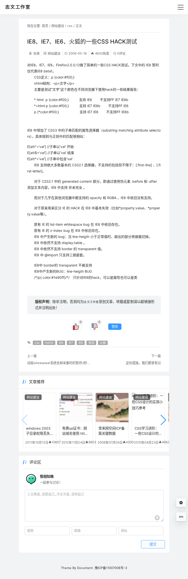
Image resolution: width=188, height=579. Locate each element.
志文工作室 (91, 302)
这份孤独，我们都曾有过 (143, 363)
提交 (153, 544)
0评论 (121, 53)
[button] (163, 420)
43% (181, 517)
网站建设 (57, 26)
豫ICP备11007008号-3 (111, 568)
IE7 (71, 343)
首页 (45, 26)
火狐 (103, 343)
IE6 (61, 343)
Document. (85, 568)
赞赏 (115, 326)
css (69, 26)
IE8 (81, 343)
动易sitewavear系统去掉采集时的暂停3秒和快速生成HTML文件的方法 (59, 363)
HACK (49, 343)
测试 (91, 343)
